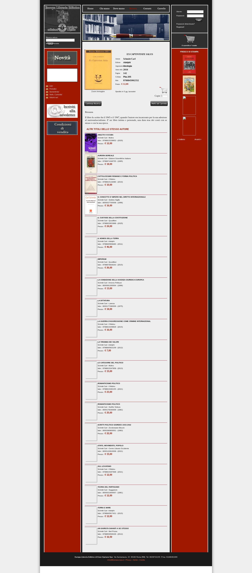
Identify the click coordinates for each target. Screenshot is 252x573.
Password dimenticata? (185, 24)
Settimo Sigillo (114, 200)
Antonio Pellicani (115, 283)
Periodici (52, 89)
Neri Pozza (113, 531)
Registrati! (180, 27)
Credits (142, 560)
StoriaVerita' (54, 92)
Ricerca (133, 8)
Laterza (112, 303)
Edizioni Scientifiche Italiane (120, 158)
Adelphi (127, 62)
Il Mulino (112, 179)
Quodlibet (112, 221)
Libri (51, 86)
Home (90, 8)
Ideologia (127, 66)
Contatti (147, 8)
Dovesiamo (119, 8)
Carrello (161, 8)
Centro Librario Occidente (119, 448)
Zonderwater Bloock (116, 428)
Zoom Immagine (98, 91)
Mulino (111, 138)
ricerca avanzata (52, 43)
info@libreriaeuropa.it (115, 560)
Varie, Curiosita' (55, 94)
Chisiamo (105, 8)
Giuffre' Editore (115, 407)
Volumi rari (53, 97)
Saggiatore (113, 490)
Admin (135, 560)
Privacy (128, 560)
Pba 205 (127, 77)
